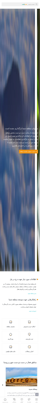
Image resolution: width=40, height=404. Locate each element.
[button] (2, 385)
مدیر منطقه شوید (32, 293)
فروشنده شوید (32, 311)
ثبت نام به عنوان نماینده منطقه (28, 151)
